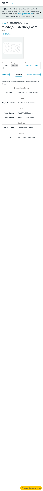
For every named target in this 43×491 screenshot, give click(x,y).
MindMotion (6, 34)
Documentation (34, 74)
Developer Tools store (25, 14)
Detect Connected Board (32, 488)
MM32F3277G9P (32, 65)
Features (19, 74)
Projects (6, 74)
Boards (4, 23)
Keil (12, 3)
